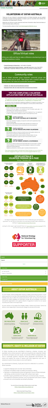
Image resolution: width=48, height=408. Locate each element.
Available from (4, 279)
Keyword (3, 260)
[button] (24, 264)
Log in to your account (44, 8)
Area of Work (4, 268)
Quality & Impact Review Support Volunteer (13, 67)
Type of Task (4, 276)
